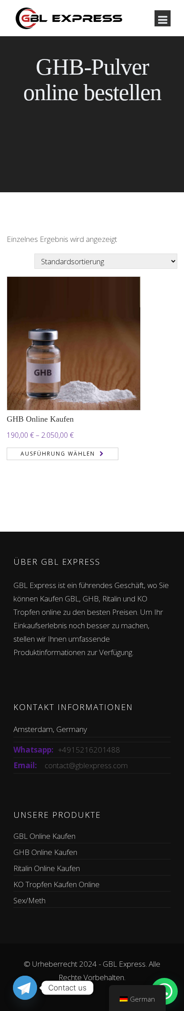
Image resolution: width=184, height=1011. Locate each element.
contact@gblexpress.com (86, 765)
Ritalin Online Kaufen (46, 868)
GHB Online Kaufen (40, 419)
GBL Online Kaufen (44, 836)
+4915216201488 (89, 750)
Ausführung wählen (58, 453)
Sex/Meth (29, 900)
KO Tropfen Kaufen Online (56, 884)
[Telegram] (25, 988)
